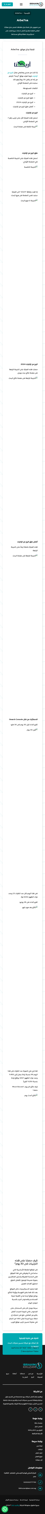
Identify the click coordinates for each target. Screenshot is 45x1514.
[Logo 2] (36, 4)
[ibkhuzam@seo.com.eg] (39, 1488)
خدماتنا (22, 1374)
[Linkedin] (40, 1409)
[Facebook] (30, 1409)
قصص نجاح (38, 1427)
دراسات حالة (38, 1423)
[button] (5, 1509)
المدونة (39, 1377)
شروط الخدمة (24, 1500)
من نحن (30, 1374)
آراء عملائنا (39, 1460)
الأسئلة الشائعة (37, 1434)
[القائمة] (21, 4)
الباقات (40, 1450)
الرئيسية (39, 1374)
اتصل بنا (25, 1377)
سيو (7, 1374)
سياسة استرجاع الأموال (11, 1500)
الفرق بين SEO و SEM (35, 1430)
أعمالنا (15, 1374)
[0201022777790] (39, 1482)
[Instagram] (35, 1409)
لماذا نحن (39, 1446)
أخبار (32, 1377)
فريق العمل (38, 1457)
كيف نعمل (38, 1453)
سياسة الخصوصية (34, 1500)
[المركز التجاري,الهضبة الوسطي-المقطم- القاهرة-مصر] (39, 1475)
